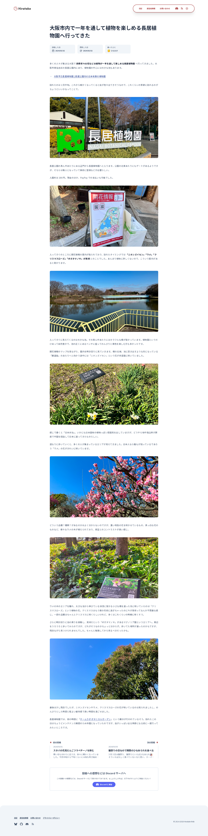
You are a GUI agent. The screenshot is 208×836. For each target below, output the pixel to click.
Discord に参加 (106, 784)
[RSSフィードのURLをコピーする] (182, 8)
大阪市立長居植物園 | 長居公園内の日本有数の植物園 (80, 76)
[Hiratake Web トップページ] (22, 8)
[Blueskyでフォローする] (15, 824)
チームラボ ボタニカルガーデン (95, 719)
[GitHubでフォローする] (21, 824)
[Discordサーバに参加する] (27, 824)
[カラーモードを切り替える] (187, 8)
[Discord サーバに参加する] (176, 8)
